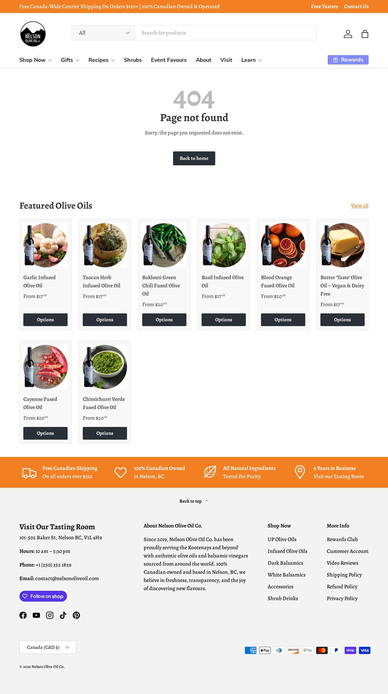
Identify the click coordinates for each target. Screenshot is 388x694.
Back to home (194, 158)
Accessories (280, 586)
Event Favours (169, 60)
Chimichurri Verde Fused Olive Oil (104, 403)
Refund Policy (342, 586)
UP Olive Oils (282, 539)
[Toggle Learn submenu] (260, 60)
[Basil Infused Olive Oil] (224, 245)
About (203, 60)
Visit (226, 60)
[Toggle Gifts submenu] (77, 60)
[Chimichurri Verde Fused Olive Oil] (105, 367)
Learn (248, 60)
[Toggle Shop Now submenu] (49, 60)
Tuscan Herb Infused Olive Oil (101, 281)
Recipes (99, 60)
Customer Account (348, 551)
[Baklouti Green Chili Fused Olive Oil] (164, 245)
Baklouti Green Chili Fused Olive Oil (161, 285)
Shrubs (133, 60)
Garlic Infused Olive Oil (39, 281)
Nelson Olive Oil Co (48, 666)
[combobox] (194, 32)
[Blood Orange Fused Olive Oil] (283, 245)
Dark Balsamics (285, 563)
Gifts (67, 60)
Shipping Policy (344, 574)
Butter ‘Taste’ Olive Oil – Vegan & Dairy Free (342, 285)
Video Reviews (342, 563)
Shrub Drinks (283, 598)
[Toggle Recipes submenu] (112, 60)
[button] (365, 34)
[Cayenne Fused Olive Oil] (45, 367)
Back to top (191, 501)
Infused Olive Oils (287, 551)
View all (360, 205)
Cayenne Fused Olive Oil (40, 403)
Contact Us (356, 6)
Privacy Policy (342, 598)
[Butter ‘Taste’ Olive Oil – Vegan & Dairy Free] (342, 245)
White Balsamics (287, 574)
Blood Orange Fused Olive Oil (278, 281)
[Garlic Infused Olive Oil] (45, 245)
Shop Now (32, 60)
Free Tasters (324, 6)
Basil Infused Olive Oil (223, 281)
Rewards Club (342, 539)
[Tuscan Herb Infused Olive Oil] (105, 245)
